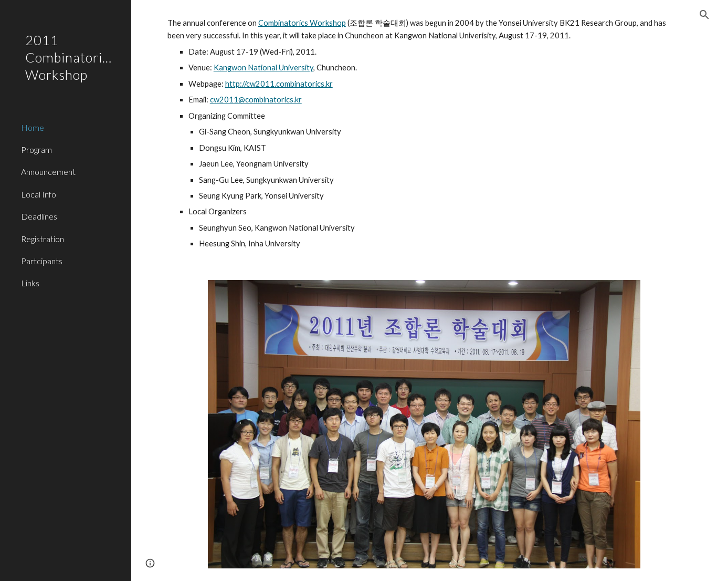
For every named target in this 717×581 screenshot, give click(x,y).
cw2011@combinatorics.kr (256, 99)
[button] (704, 14)
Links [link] (30, 283)
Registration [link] (42, 239)
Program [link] (36, 149)
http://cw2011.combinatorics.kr (279, 83)
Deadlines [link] (39, 216)
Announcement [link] (48, 172)
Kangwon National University (263, 67)
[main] (424, 134)
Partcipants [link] (41, 261)
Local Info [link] (38, 194)
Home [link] (32, 127)
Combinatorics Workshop (302, 22)
